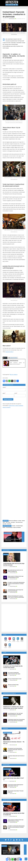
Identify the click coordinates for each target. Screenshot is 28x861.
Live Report (13, 522)
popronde (4, 523)
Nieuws (4, 527)
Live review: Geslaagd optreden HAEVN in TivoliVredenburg (10, 852)
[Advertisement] (14, 465)
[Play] (14, 336)
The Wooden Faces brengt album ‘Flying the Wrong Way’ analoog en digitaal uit (15, 749)
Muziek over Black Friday (13, 684)
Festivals (13, 525)
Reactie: (4, 387)
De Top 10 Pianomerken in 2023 (14, 678)
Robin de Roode (12, 744)
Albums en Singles (7, 732)
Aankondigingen (7, 533)
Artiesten (6, 554)
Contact (19, 857)
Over (6, 357)
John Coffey (8, 522)
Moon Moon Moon (19, 522)
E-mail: (15, 393)
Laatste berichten (13, 357)
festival (19, 520)
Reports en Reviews (17, 527)
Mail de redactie (13, 374)
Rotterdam (9, 523)
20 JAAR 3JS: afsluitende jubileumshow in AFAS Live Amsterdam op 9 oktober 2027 (16, 583)
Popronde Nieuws (9, 527)
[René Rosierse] (6, 365)
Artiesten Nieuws (8, 537)
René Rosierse (12, 18)
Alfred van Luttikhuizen (13, 520)
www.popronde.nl (9, 351)
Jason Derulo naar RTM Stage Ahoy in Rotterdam (12, 540)
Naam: (4, 393)
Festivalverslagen (19, 525)
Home (8, 857)
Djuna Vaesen (12, 669)
